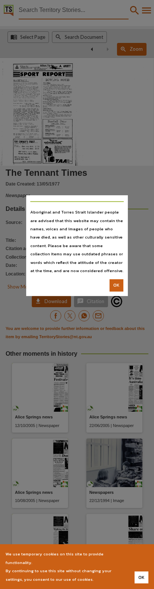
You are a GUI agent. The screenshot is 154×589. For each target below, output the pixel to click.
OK (116, 285)
